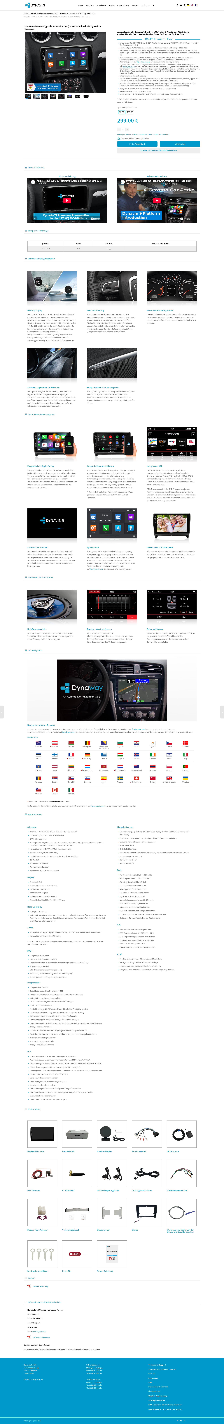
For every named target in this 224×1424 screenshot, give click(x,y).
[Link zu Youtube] (181, 5)
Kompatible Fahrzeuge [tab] (38, 230)
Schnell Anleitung (40, 1286)
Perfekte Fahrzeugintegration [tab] (41, 258)
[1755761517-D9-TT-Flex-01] (65, 62)
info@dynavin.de (39, 1331)
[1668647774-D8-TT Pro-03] (61, 96)
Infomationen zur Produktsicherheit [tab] (44, 1302)
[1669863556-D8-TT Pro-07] (86, 96)
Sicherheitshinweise (41, 1337)
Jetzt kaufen (180, 144)
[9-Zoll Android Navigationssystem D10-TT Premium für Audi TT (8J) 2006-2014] (2, 712)
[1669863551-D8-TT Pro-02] (44, 96)
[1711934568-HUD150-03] (36, 96)
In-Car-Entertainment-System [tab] (41, 414)
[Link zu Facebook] (177, 5)
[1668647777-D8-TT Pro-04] (53, 96)
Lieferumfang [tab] (34, 1109)
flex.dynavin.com (143, 62)
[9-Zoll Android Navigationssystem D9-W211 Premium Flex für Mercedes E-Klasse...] (222, 712)
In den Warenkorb (137, 144)
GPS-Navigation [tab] (35, 650)
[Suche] (153, 5)
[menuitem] (81, 5)
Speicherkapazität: (124, 107)
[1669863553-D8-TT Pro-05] (69, 96)
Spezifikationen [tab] (35, 814)
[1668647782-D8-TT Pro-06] (78, 96)
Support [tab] (31, 1278)
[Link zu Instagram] (184, 5)
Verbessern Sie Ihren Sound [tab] (40, 577)
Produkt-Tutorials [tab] (36, 167)
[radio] (121, 112)
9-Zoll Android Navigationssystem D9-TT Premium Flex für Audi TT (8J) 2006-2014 (59, 13)
